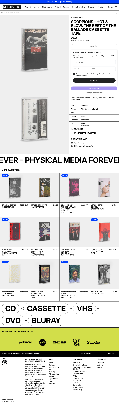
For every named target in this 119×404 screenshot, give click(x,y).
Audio (51, 363)
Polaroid (52, 365)
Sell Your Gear (78, 378)
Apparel (52, 381)
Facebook (100, 363)
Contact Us (77, 385)
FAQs (75, 376)
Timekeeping (54, 374)
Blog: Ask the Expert (80, 365)
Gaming (52, 372)
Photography (54, 367)
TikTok (99, 367)
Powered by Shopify (8, 401)
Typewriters (53, 379)
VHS (51, 369)
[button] (116, 7)
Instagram (100, 365)
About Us (76, 363)
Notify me (94, 80)
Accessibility (77, 390)
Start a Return (78, 374)
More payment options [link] (94, 93)
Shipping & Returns (80, 371)
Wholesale (77, 380)
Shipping (73, 40)
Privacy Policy (78, 387)
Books (51, 376)
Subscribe (111, 353)
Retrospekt (10, 399)
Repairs (52, 383)
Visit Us (76, 383)
